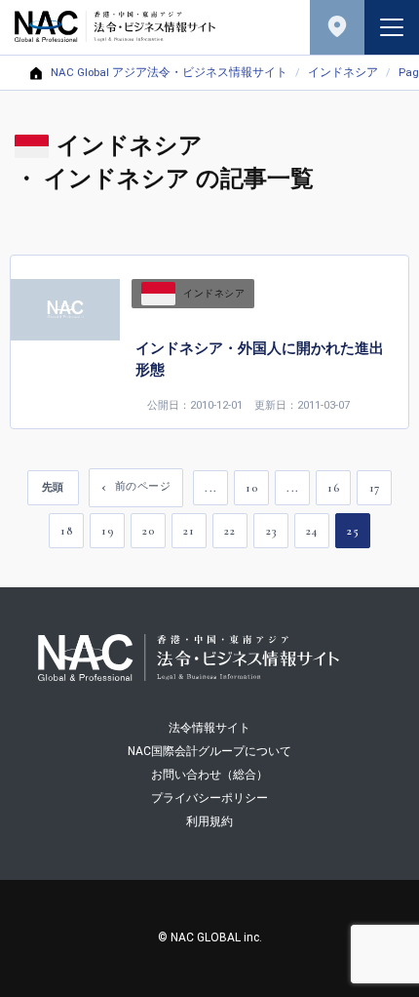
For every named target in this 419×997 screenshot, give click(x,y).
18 (66, 530)
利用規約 (209, 821)
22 (229, 530)
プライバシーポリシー (209, 798)
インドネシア (343, 73)
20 (148, 530)
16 (333, 488)
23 (271, 530)
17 (374, 488)
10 (251, 488)
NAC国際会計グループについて (209, 751)
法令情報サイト (209, 728)
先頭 (53, 487)
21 (188, 530)
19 (107, 530)
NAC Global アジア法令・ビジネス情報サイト (169, 73)
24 (311, 530)
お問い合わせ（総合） (209, 774)
